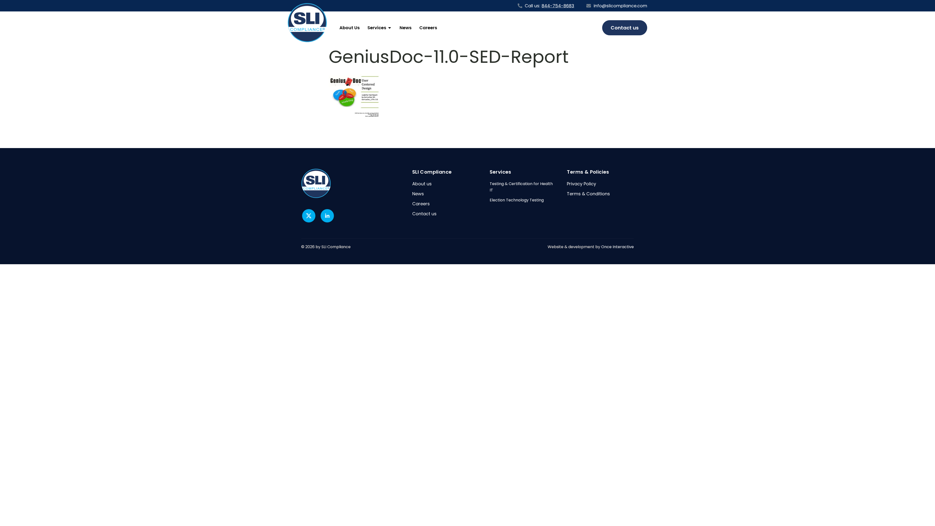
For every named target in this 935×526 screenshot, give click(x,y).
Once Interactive (617, 247)
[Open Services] (389, 27)
